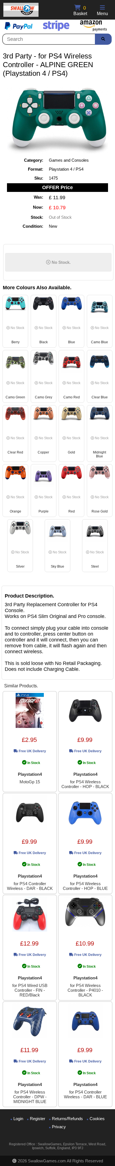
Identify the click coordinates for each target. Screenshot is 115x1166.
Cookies (97, 1118)
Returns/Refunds (67, 1118)
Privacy (59, 1126)
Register (37, 1118)
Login (18, 1118)
